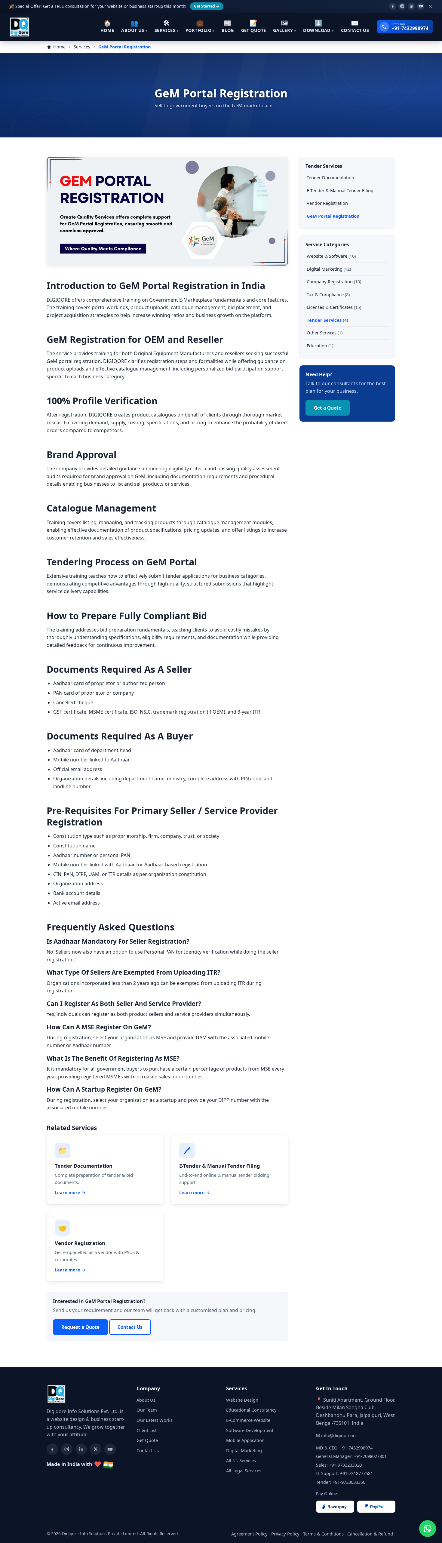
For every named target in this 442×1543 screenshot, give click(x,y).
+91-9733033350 (349, 1482)
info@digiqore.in (338, 1435)
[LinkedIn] (411, 6)
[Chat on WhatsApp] (427, 1528)
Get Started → (206, 6)
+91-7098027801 (370, 1456)
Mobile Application (245, 1440)
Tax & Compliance (328, 294)
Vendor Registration (327, 203)
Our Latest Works (155, 1420)
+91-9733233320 (345, 1465)
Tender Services (327, 320)
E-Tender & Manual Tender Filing (340, 190)
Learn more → (70, 1192)
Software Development (249, 1430)
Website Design (242, 1400)
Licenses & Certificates (334, 307)
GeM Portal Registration (333, 216)
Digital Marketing (329, 269)
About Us (146, 1400)
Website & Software (331, 256)
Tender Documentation (330, 177)
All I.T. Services (241, 1460)
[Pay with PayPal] (376, 1507)
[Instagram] (402, 6)
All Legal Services (243, 1471)
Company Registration (334, 281)
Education (320, 346)
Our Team (147, 1410)
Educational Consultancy (251, 1410)
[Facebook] (392, 6)
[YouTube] (420, 6)
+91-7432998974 (356, 1448)
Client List (147, 1430)
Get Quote (147, 1440)
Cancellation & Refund (370, 1534)
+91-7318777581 (356, 1473)
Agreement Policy (249, 1534)
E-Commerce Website (248, 1420)
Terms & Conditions (323, 1534)
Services (82, 47)
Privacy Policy (285, 1534)
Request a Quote (80, 1327)
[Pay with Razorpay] (335, 1507)
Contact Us (130, 1327)
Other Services (324, 333)
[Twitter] (95, 1449)
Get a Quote (327, 408)
